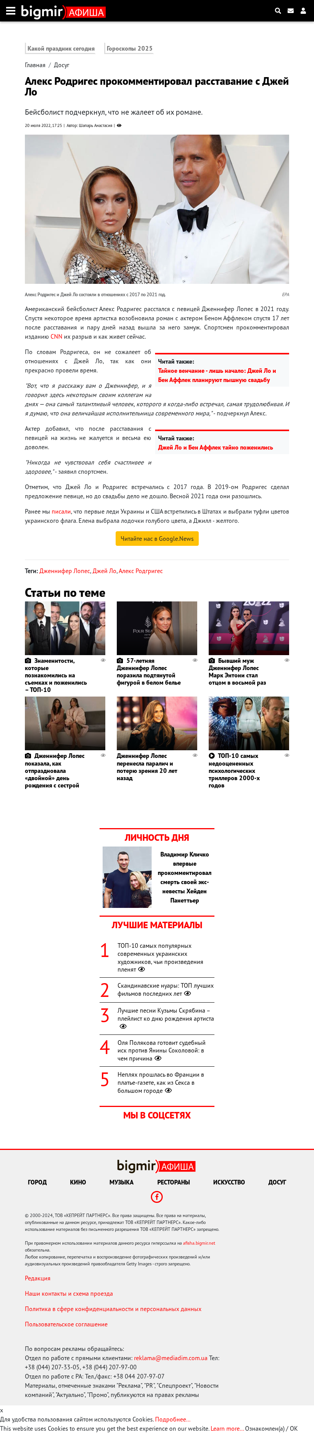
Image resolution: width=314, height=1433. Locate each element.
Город (37, 1182)
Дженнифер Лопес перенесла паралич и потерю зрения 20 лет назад (147, 767)
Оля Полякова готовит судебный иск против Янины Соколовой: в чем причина (162, 1050)
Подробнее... (172, 1419)
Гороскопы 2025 (130, 48)
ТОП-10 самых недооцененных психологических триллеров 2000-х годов (234, 770)
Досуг (61, 65)
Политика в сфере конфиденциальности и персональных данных (113, 1309)
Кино (78, 1182)
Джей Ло (104, 571)
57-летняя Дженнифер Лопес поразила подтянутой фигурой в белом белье (149, 672)
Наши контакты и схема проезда (69, 1293)
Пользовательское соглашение (66, 1324)
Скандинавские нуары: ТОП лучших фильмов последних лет (166, 989)
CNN (56, 336)
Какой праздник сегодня (61, 48)
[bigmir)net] (43, 11)
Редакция (38, 1278)
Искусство (229, 1182)
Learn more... (227, 1428)
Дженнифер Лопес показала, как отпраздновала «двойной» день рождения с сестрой (55, 770)
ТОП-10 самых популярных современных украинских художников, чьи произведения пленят (160, 957)
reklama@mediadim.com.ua (171, 1358)
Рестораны (173, 1182)
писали (61, 511)
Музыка (122, 1182)
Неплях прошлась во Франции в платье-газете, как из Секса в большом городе (161, 1082)
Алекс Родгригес (141, 571)
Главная (35, 65)
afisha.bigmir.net (199, 1243)
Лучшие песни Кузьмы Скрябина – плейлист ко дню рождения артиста (166, 1014)
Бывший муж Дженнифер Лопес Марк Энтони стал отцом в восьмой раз (237, 672)
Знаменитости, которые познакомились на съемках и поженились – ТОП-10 (56, 675)
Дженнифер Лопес (64, 571)
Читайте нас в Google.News (157, 538)
